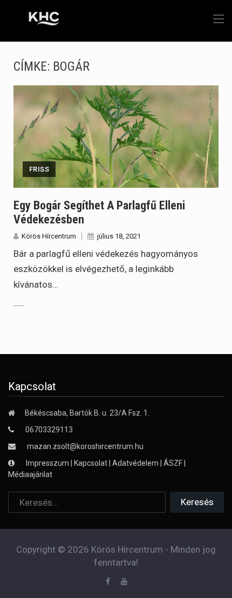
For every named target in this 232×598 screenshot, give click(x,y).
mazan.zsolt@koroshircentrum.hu (85, 446)
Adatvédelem (135, 463)
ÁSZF (172, 463)
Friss (39, 169)
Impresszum (48, 463)
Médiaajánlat (30, 474)
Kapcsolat (90, 463)
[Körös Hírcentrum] (36, 20)
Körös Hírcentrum (49, 236)
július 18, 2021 (119, 236)
